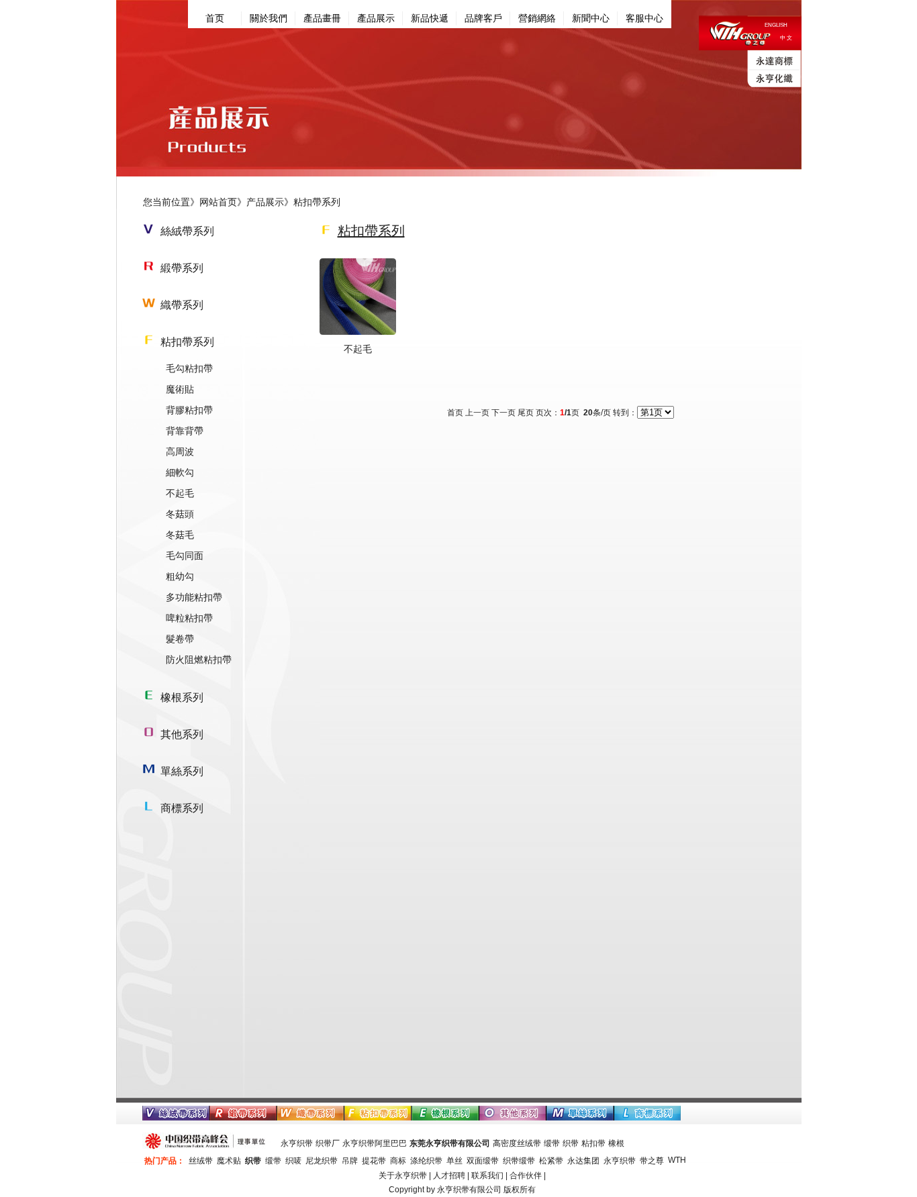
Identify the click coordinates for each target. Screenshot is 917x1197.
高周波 (180, 451)
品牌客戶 (483, 18)
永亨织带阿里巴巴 (374, 1143)
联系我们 (487, 1175)
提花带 (374, 1160)
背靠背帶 (184, 430)
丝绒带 (201, 1160)
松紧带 (551, 1160)
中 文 (786, 38)
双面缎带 (483, 1160)
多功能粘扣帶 (194, 597)
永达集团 (583, 1160)
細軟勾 (180, 472)
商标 (398, 1160)
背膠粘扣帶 (189, 410)
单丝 (454, 1160)
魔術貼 (180, 389)
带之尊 (652, 1160)
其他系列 (181, 734)
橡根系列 (181, 697)
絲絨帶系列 (187, 231)
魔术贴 (229, 1160)
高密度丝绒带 (517, 1143)
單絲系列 (181, 771)
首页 (214, 18)
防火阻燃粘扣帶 (199, 659)
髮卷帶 (180, 638)
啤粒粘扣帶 (189, 618)
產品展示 (376, 18)
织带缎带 (519, 1160)
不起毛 (180, 493)
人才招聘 (449, 1175)
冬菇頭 (180, 514)
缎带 (552, 1143)
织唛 (293, 1160)
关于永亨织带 (403, 1175)
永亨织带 (297, 1143)
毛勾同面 (184, 555)
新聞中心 (591, 18)
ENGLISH (776, 25)
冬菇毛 (180, 534)
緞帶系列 (181, 268)
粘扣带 (593, 1143)
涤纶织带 (426, 1160)
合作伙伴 (526, 1175)
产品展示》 (269, 202)
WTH (677, 1160)
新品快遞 (429, 18)
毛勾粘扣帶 (189, 368)
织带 (571, 1143)
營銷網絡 (537, 18)
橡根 (616, 1143)
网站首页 (218, 202)
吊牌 (350, 1160)
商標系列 (181, 808)
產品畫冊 (322, 18)
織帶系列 (181, 305)
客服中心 (644, 18)
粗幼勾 (180, 576)
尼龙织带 (321, 1160)
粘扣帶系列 (187, 342)
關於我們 (268, 18)
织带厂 (328, 1143)
